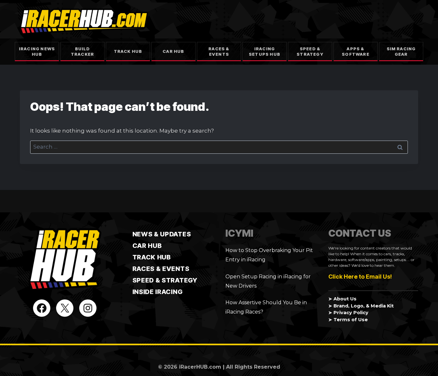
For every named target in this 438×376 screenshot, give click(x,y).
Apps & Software (355, 51)
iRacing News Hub (37, 51)
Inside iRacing (157, 292)
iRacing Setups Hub (264, 51)
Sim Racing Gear (401, 51)
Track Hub (128, 51)
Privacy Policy (350, 312)
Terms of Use (350, 320)
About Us (345, 299)
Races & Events (218, 51)
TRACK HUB (151, 257)
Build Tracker (82, 51)
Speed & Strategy (310, 51)
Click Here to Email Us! (360, 276)
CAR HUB (147, 245)
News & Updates (161, 234)
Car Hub (173, 51)
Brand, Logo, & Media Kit (363, 306)
